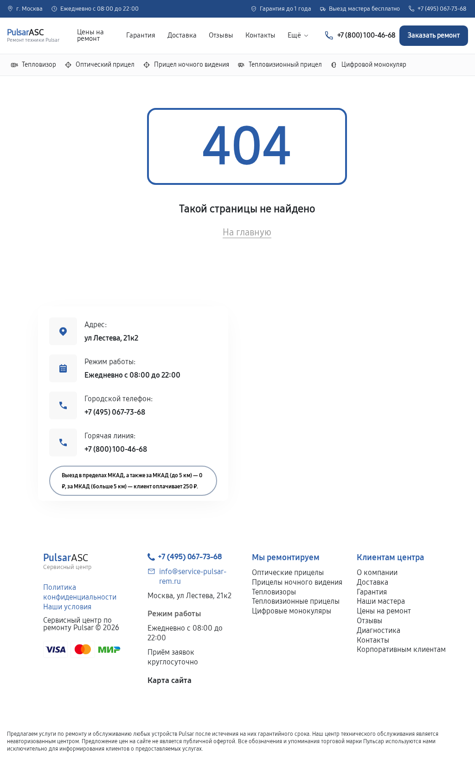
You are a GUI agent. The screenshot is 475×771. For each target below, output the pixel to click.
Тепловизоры (274, 592)
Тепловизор (39, 65)
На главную (247, 232)
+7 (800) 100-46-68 (115, 449)
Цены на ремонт (90, 35)
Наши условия (67, 606)
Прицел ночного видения (191, 65)
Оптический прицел (105, 65)
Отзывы (221, 35)
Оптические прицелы (288, 572)
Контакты (260, 35)
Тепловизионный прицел (285, 65)
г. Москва (29, 9)
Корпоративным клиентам (401, 649)
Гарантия (140, 35)
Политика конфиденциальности (79, 592)
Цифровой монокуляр (373, 65)
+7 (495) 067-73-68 (441, 9)
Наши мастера (381, 601)
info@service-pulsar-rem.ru (192, 576)
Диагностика (378, 630)
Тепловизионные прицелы (296, 601)
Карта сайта (170, 680)
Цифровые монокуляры (291, 611)
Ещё (294, 35)
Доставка (182, 35)
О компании (377, 572)
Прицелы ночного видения (297, 582)
